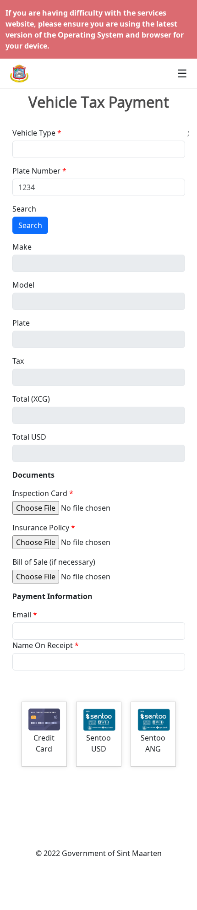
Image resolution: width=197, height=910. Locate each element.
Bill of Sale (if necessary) (53, 562)
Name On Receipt (42, 645)
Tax (18, 361)
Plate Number (36, 171)
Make (22, 247)
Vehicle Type (33, 133)
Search (24, 209)
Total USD (29, 437)
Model (23, 285)
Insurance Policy (40, 528)
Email (21, 615)
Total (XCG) (31, 399)
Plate (21, 323)
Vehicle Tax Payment (98, 102)
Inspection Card (39, 493)
